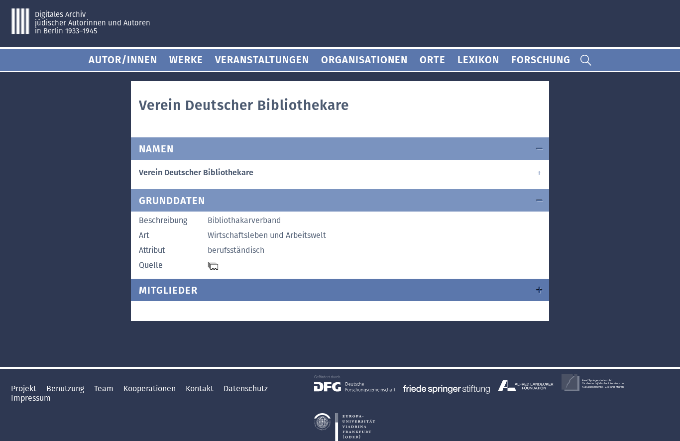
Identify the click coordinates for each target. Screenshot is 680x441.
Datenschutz (246, 388)
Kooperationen (150, 388)
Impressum (31, 398)
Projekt (24, 388)
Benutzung (66, 388)
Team (104, 388)
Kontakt (201, 388)
